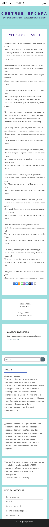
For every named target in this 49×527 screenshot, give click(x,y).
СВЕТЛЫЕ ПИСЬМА (13, 2)
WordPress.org (13, 515)
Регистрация (12, 497)
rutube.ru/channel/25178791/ (22, 465)
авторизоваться (13, 339)
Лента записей (13, 506)
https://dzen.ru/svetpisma (18, 430)
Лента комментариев (16, 511)
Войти (9, 502)
